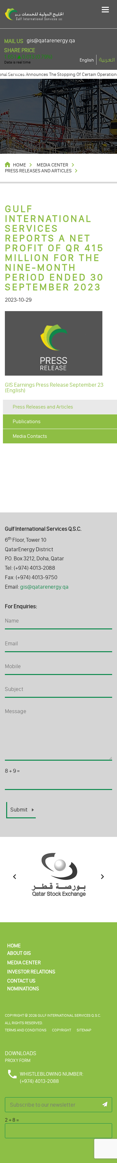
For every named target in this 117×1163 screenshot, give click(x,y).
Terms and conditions (25, 1030)
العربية (107, 60)
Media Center (24, 962)
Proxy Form (18, 1060)
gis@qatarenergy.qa (51, 40)
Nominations (23, 988)
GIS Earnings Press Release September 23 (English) (54, 387)
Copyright (61, 1030)
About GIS (19, 953)
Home (14, 945)
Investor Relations (31, 972)
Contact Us (21, 981)
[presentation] (14, 876)
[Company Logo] (34, 13)
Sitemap (84, 1030)
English (87, 60)
